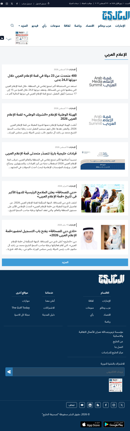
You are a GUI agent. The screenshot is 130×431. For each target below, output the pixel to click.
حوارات (26, 301)
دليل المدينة (48, 314)
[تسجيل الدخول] (48, 4)
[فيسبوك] (17, 4)
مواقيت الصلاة (87, 3)
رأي (44, 26)
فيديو (35, 26)
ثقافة (67, 26)
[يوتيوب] (2, 4)
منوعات (55, 26)
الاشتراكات (49, 307)
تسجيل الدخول (41, 4)
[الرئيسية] (112, 283)
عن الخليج (118, 341)
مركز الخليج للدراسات (112, 352)
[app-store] (91, 425)
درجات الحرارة (74, 3)
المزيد (24, 26)
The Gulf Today (21, 307)
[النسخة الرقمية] (22, 38)
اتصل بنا (118, 347)
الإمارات (120, 26)
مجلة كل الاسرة (22, 314)
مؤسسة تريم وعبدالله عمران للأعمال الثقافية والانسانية (101, 334)
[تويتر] (12, 4)
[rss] (98, 405)
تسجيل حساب (27, 4)
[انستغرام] (7, 4)
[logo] (116, 15)
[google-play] (113, 425)
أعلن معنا (50, 301)
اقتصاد (90, 26)
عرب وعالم (104, 26)
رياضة (78, 26)
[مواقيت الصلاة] (2, 39)
